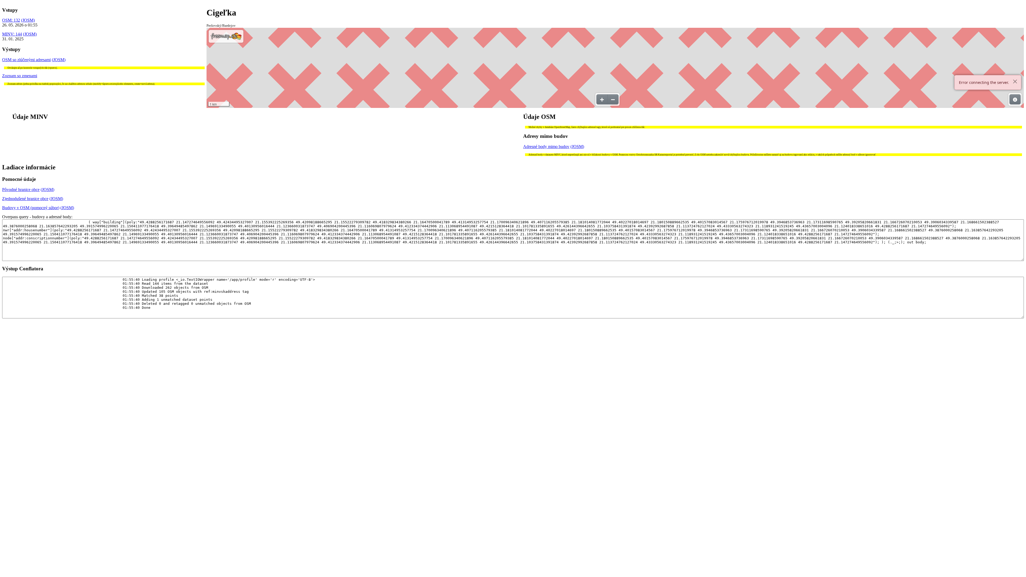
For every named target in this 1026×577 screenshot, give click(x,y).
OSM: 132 (11, 20)
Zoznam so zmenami (19, 75)
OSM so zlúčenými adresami (26, 59)
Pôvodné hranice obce (21, 189)
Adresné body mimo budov (546, 146)
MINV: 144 (12, 34)
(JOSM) (28, 20)
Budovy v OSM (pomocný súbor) (30, 207)
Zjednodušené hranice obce (25, 198)
